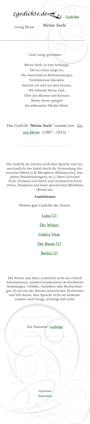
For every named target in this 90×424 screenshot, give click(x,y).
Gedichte (56, 327)
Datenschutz (45, 396)
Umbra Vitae (49, 234)
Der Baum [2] (49, 243)
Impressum (45, 391)
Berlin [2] (49, 253)
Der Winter (49, 225)
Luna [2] (49, 215)
